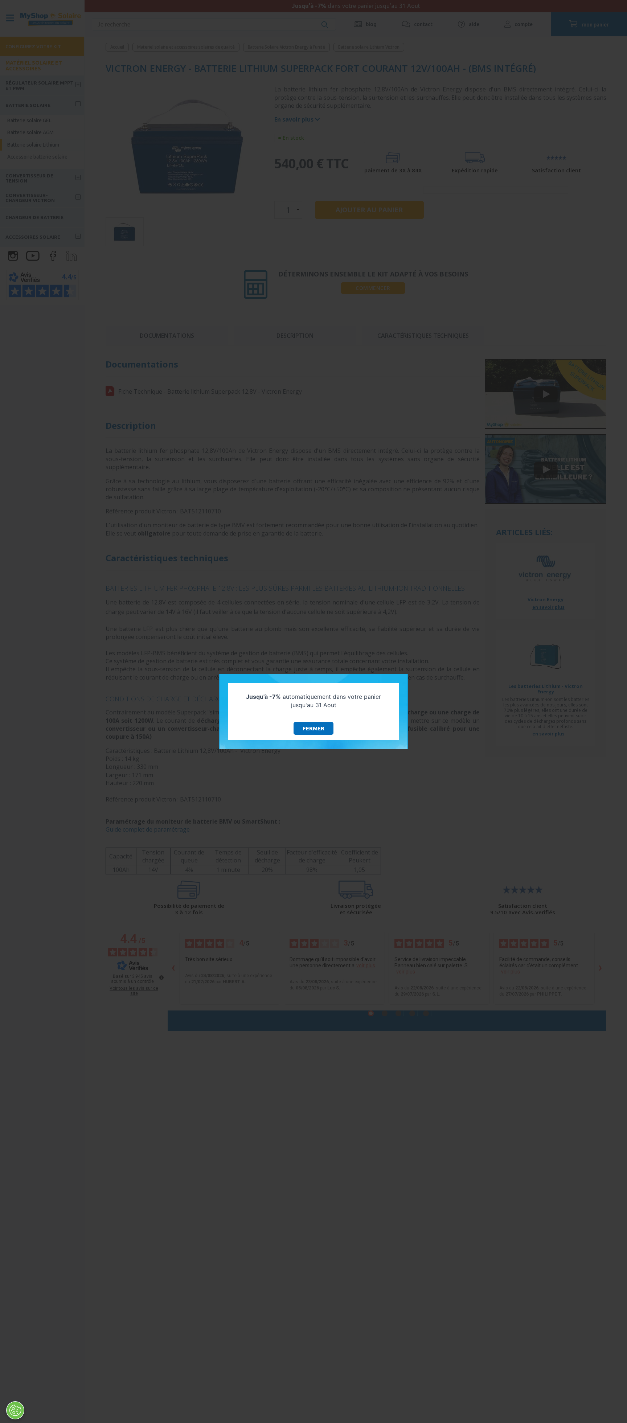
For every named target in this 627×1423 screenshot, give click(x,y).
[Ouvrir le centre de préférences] (15, 1410)
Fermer (313, 728)
